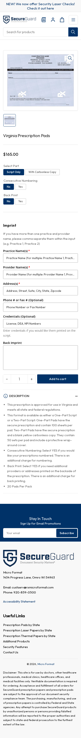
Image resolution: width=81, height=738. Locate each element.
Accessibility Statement (19, 601)
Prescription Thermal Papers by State (29, 636)
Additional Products (16, 641)
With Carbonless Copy (42, 172)
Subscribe (67, 533)
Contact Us (10, 652)
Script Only (14, 172)
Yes (20, 186)
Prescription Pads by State (21, 625)
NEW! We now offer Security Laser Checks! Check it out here (40, 6)
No (8, 186)
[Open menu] (73, 19)
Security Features (15, 647)
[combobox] (40, 32)
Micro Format (46, 664)
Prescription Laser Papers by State (27, 630)
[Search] (73, 32)
